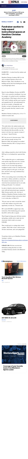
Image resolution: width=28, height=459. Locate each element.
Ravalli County (7, 22)
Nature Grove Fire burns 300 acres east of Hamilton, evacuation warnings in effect (14, 13)
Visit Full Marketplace (21, 261)
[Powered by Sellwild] (24, 344)
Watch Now (23, 2)
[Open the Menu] (2, 2)
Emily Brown (10, 65)
